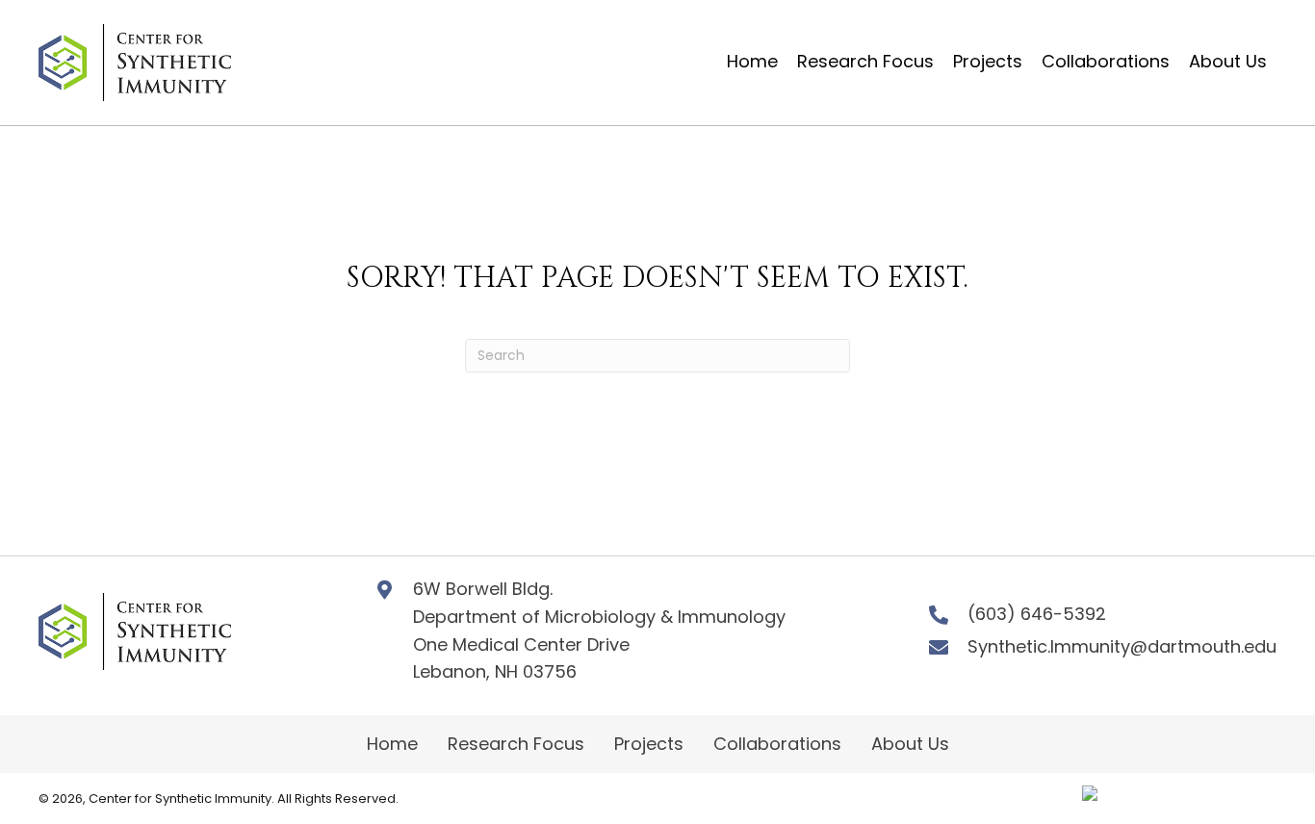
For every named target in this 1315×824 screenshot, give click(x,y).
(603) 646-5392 (1036, 614)
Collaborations (777, 744)
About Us (910, 744)
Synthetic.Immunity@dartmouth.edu (1121, 646)
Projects (648, 744)
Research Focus (516, 744)
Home (392, 744)
